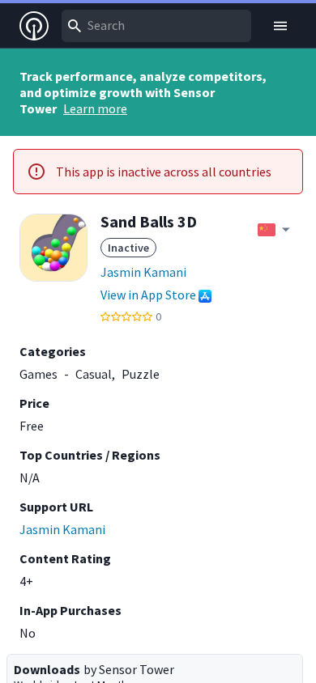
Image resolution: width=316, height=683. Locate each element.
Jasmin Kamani (143, 272)
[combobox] (156, 26)
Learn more (95, 108)
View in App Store (148, 294)
